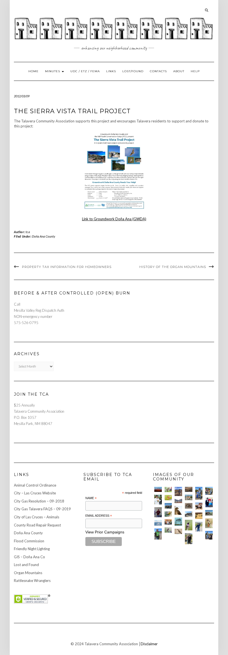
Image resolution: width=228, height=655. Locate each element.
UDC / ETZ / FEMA (85, 71)
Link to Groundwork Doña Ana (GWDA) (114, 219)
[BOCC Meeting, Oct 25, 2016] (168, 522)
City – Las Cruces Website (35, 493)
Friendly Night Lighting (32, 549)
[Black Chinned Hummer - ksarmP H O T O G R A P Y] (188, 525)
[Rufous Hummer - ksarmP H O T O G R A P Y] (168, 497)
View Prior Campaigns (104, 532)
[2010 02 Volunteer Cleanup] (168, 506)
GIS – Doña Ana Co (29, 557)
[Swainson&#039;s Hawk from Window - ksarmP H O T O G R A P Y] (178, 510)
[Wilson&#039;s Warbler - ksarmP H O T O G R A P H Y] (168, 514)
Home (33, 71)
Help (195, 71)
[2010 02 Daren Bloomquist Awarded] (158, 512)
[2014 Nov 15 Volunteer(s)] (199, 493)
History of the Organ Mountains (172, 267)
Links (111, 71)
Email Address (98, 516)
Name (91, 498)
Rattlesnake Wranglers (32, 580)
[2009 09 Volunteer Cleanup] (209, 513)
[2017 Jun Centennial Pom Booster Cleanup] (199, 506)
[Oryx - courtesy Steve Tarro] (199, 516)
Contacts (158, 71)
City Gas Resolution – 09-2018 (39, 501)
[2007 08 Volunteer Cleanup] (188, 497)
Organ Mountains (28, 573)
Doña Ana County (43, 236)
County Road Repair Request (37, 525)
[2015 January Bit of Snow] (158, 523)
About (178, 71)
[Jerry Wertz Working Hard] (178, 491)
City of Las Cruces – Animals (36, 517)
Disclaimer (149, 644)
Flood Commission (29, 541)
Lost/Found (132, 71)
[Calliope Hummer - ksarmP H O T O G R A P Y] (168, 530)
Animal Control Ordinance (35, 485)
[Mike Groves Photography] (158, 489)
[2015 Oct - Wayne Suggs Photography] (188, 489)
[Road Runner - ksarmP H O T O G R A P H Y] (178, 531)
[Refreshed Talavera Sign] (178, 522)
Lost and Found (26, 564)
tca (28, 232)
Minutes (53, 71)
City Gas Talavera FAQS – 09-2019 (42, 509)
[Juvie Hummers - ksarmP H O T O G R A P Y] (168, 489)
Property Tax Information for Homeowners (66, 267)
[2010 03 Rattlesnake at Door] (188, 506)
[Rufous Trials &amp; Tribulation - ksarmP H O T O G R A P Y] (209, 523)
